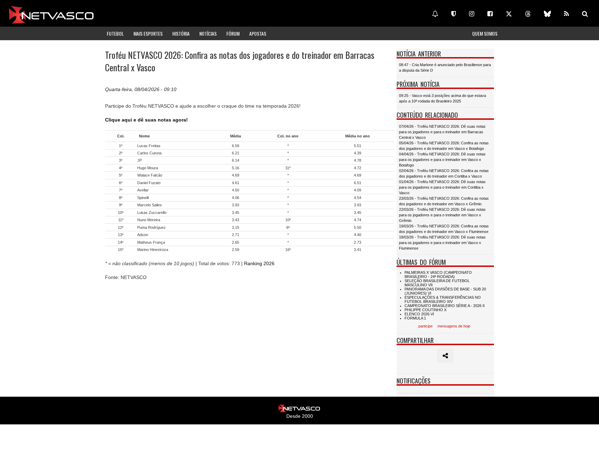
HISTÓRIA (181, 33)
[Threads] (528, 14)
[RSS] (566, 14)
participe (425, 326)
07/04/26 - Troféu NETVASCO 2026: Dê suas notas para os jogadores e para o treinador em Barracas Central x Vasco (442, 132)
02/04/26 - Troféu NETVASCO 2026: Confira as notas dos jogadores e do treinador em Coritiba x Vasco (444, 173)
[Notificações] (435, 14)
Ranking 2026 (259, 263)
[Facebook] (489, 14)
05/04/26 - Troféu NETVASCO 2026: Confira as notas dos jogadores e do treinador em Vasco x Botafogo (444, 146)
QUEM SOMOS (484, 33)
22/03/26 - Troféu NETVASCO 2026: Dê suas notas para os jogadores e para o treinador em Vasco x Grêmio (442, 215)
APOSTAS (257, 33)
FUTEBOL (115, 33)
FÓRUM (233, 33)
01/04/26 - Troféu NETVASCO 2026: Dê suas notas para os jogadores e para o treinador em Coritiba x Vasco (442, 187)
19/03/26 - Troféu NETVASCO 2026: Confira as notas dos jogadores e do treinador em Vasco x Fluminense (444, 229)
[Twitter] (509, 14)
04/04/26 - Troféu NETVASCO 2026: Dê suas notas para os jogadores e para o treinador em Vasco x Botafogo (442, 159)
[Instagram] (471, 14)
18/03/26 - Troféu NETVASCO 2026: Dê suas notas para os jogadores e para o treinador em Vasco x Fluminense (442, 242)
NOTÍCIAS (208, 33)
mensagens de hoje (453, 326)
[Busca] (585, 14)
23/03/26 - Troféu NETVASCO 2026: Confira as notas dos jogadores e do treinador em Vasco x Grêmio (444, 201)
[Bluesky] (547, 14)
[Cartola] (453, 14)
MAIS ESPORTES (148, 33)
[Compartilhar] (445, 356)
